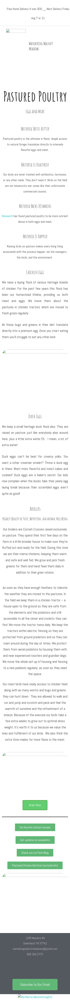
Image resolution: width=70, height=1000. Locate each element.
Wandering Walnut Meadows (41, 46)
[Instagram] (35, 968)
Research (7, 216)
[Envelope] (46, 968)
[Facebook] (23, 968)
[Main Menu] (65, 46)
